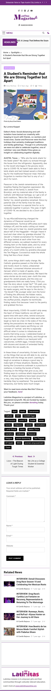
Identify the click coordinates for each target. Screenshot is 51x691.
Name (9, 526)
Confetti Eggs (29, 416)
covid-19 (22, 420)
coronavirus (10, 420)
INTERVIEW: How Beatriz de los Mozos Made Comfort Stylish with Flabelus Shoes (31, 629)
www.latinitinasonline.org (26, 686)
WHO (19, 443)
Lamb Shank (10, 429)
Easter (32, 420)
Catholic (8, 416)
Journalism (40, 425)
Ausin (22, 411)
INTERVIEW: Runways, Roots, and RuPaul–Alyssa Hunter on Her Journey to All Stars (30, 614)
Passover (31, 434)
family (8, 425)
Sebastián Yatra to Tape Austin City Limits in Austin (23, 3)
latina (22, 429)
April (14, 411)
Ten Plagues (39, 438)
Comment (11, 496)
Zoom (7, 447)
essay (41, 420)
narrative (9, 434)
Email (9, 536)
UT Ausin (9, 443)
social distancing (23, 438)
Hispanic (18, 425)
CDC (18, 416)
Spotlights (9, 68)
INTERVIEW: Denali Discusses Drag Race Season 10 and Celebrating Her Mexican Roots (31, 582)
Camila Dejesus (24, 589)
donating (33, 402)
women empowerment (34, 443)
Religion (8, 438)
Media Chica (33, 429)
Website (9, 546)
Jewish (29, 425)
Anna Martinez (11, 86)
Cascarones (34, 411)
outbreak (20, 434)
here (20, 392)
